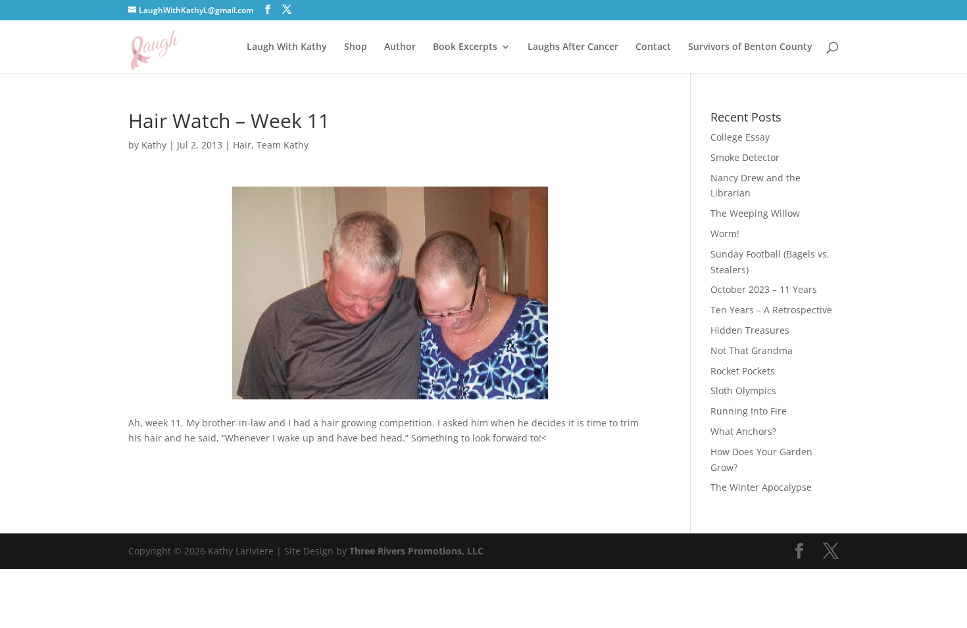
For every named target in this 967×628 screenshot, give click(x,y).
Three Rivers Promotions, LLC (416, 551)
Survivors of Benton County (750, 47)
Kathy (153, 145)
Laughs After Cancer (573, 47)
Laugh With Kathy (287, 47)
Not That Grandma (751, 350)
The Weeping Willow (755, 213)
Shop (355, 47)
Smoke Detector (745, 157)
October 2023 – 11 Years (763, 289)
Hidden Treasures (749, 330)
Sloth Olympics (743, 390)
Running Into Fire (748, 411)
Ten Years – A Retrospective (771, 309)
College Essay (740, 137)
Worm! (724, 233)
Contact (653, 47)
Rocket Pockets (742, 371)
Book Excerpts (465, 47)
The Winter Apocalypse (761, 487)
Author (400, 47)
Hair (242, 145)
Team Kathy (283, 145)
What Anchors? (743, 431)
